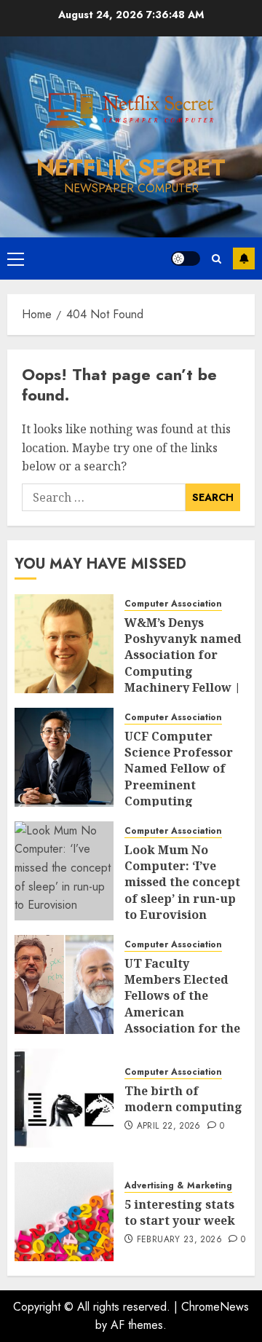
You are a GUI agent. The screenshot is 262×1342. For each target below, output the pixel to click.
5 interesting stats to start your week (179, 1212)
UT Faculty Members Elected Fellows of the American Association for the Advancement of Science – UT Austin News (183, 1020)
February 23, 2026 (179, 1240)
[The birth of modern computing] (64, 1098)
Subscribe (244, 258)
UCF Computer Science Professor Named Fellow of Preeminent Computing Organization (178, 777)
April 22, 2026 (169, 1126)
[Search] (216, 259)
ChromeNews (215, 1306)
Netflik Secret (131, 167)
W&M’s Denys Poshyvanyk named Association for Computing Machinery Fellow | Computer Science (183, 663)
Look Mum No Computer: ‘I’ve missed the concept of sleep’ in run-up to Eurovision (182, 882)
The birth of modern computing (183, 1099)
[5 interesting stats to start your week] (64, 1211)
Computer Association (173, 604)
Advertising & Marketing (178, 1186)
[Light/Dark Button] (185, 258)
